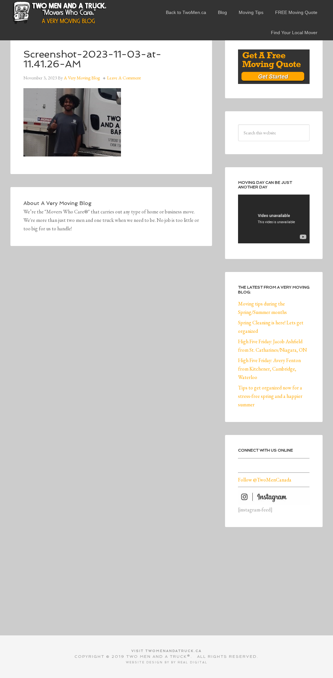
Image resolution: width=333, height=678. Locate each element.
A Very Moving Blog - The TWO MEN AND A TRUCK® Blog (59, 12)
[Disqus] (111, 348)
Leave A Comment (124, 78)
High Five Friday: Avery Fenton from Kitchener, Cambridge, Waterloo (269, 369)
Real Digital (192, 662)
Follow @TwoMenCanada (264, 479)
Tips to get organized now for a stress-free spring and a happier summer (270, 396)
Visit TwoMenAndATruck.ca (166, 651)
